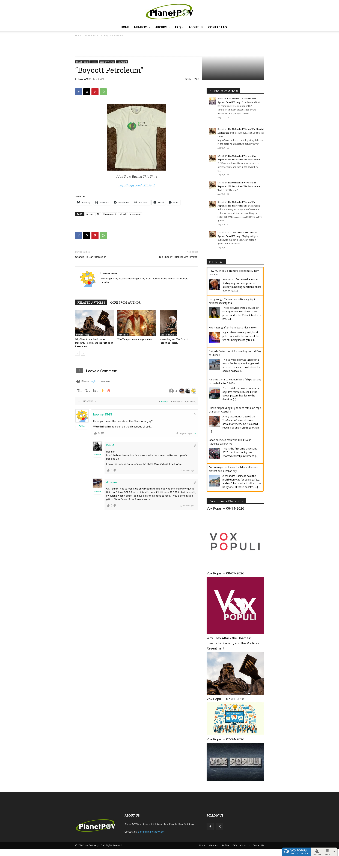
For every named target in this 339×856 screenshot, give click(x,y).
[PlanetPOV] (169, 12)
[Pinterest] (95, 91)
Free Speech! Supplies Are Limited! (178, 256)
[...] (236, 290)
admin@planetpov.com (151, 831)
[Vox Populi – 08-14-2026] (235, 568)
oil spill (123, 214)
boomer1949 (84, 79)
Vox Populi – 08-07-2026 (225, 573)
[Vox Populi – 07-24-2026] (235, 779)
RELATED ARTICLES (91, 302)
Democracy (123, 335)
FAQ (178, 27)
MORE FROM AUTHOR (125, 302)
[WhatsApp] (103, 91)
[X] (86, 91)
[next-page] (83, 353)
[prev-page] (77, 353)
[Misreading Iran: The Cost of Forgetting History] (179, 323)
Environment (109, 214)
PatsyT (110, 445)
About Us (196, 27)
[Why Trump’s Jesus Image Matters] (136, 323)
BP (98, 214)
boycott (89, 214)
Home (125, 27)
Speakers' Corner (107, 62)
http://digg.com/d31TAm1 (136, 185)
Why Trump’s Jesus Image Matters (134, 339)
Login (93, 381)
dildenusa (111, 482)
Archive (161, 27)
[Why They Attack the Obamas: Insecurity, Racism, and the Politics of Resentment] (94, 323)
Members (140, 27)
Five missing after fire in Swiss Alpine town (233, 327)
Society (94, 62)
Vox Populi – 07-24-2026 (225, 739)
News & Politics (92, 35)
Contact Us (217, 27)
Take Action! (122, 62)
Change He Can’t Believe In (90, 256)
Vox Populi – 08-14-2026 (225, 508)
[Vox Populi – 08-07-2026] (235, 633)
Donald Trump (83, 335)
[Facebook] (78, 91)
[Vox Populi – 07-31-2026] (235, 734)
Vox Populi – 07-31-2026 (225, 699)
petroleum (135, 214)
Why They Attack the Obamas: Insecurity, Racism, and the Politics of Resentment (94, 343)
